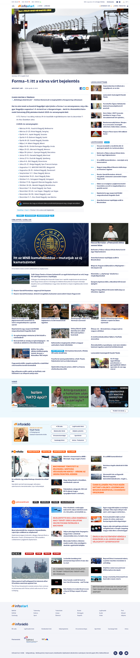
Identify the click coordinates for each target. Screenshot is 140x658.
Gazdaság (14, 615)
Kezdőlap (20, 210)
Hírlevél (123, 613)
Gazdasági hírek (112, 629)
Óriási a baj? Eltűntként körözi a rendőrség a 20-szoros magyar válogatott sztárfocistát (109, 539)
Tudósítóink (59, 610)
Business (29, 553)
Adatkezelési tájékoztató (62, 653)
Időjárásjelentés (63, 629)
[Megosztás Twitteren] (84, 88)
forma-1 (20, 215)
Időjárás (123, 615)
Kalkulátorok (67, 502)
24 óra (40, 6)
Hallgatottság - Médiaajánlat (35, 653)
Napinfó (79, 615)
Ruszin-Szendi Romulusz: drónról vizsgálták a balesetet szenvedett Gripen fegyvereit (47, 294)
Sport (27, 210)
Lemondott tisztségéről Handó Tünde (105, 353)
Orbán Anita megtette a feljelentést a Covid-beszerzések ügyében (53, 321)
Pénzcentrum (33, 451)
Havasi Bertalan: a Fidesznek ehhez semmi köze (107, 244)
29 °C (126, 2)
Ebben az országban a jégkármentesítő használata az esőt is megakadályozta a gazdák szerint (24, 322)
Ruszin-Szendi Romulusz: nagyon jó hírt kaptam (32, 291)
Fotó (122, 610)
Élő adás (60, 426)
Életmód (58, 615)
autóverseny (30, 215)
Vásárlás (45, 502)
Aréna (126, 629)
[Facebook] (121, 653)
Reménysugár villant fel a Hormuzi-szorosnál (80, 319)
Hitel (36, 502)
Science (57, 553)
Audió (101, 613)
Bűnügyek (80, 613)
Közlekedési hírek (46, 629)
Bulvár (79, 610)
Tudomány (37, 610)
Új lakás (71, 451)
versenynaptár (43, 215)
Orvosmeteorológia (81, 629)
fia (52, 215)
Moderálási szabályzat (78, 653)
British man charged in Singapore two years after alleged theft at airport (110, 589)
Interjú (57, 613)
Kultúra (36, 613)
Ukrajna (47, 6)
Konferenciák (59, 451)
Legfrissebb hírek (29, 629)
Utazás (55, 502)
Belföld (14, 610)
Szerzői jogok (90, 653)
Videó (101, 615)
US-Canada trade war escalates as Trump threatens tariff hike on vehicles (69, 571)
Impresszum (49, 653)
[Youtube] (126, 653)
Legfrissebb (102, 610)
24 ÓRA (107, 142)
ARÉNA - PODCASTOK (120, 6)
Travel (47, 553)
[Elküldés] (87, 88)
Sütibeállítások (104, 653)
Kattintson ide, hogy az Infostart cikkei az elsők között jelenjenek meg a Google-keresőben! (51, 203)
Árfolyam (46, 451)
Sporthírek (98, 629)
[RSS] (115, 653)
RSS (97, 653)
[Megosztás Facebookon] (81, 88)
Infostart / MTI (17, 88)
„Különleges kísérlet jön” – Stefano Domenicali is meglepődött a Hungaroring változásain (47, 100)
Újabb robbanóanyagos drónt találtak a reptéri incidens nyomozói (112, 321)
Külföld (14, 613)
